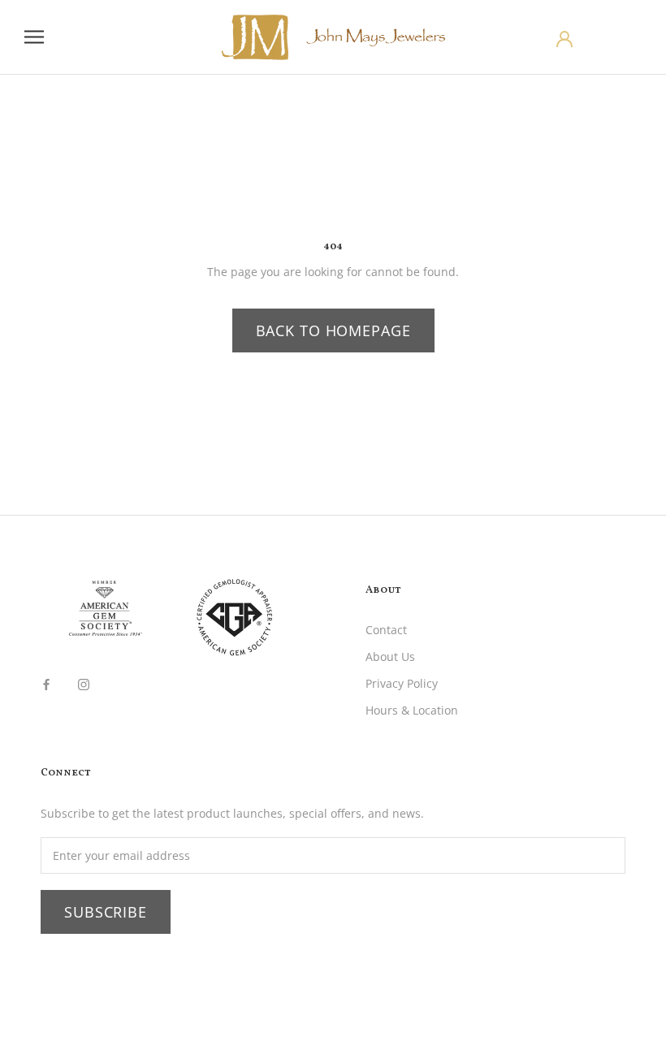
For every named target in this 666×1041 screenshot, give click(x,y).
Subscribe (105, 912)
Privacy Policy (401, 683)
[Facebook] (46, 683)
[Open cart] (636, 37)
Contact (386, 629)
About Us (390, 656)
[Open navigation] (34, 37)
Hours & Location (411, 710)
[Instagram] (83, 683)
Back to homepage (333, 330)
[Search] (604, 37)
